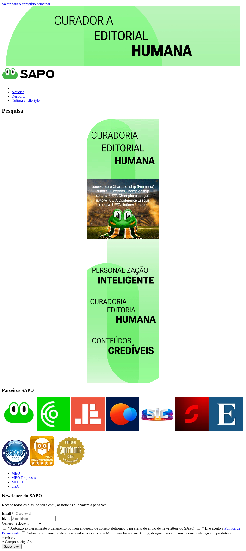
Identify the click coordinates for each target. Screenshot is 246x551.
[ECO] (53, 430)
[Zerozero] (122, 430)
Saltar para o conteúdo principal (26, 4)
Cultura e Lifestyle (26, 100)
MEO (16, 473)
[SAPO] (19, 430)
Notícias (18, 92)
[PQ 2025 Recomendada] (42, 465)
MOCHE (19, 482)
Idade (6, 518)
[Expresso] (226, 430)
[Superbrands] (70, 465)
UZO (16, 486)
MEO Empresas (24, 478)
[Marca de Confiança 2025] (16, 465)
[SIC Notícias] (191, 430)
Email (8, 513)
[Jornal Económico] (87, 430)
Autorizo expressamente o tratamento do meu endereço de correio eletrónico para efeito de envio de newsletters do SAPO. (101, 528)
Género (7, 523)
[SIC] (156, 430)
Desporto (18, 96)
